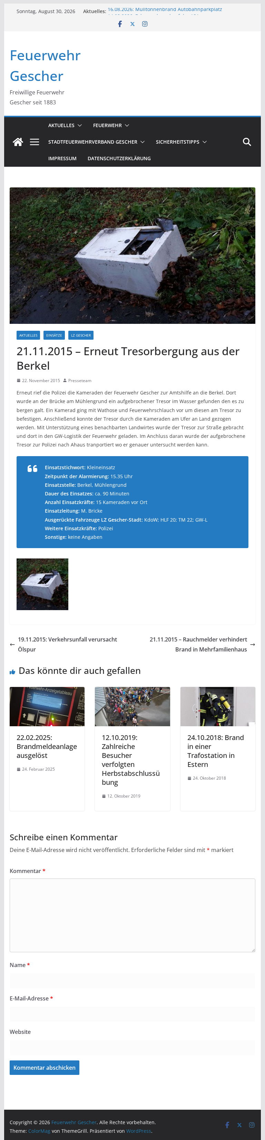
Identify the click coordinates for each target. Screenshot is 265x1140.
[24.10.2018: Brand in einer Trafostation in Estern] (218, 692)
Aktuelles (61, 125)
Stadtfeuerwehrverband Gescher (92, 141)
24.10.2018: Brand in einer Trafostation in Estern (215, 751)
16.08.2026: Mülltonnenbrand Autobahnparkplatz (165, 11)
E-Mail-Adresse (31, 998)
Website (20, 1032)
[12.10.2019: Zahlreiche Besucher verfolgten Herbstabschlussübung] (132, 692)
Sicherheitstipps (177, 141)
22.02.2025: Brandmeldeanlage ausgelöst (47, 746)
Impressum (62, 158)
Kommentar (28, 871)
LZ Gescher (81, 335)
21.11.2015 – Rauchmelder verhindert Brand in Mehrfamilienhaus (198, 644)
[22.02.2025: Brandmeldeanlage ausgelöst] (47, 692)
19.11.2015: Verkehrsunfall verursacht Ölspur (67, 644)
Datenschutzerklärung (119, 158)
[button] (78, 125)
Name (20, 965)
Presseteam (79, 380)
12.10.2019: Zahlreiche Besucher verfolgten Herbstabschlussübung (131, 760)
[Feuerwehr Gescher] (18, 142)
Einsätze (54, 335)
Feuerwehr (107, 125)
